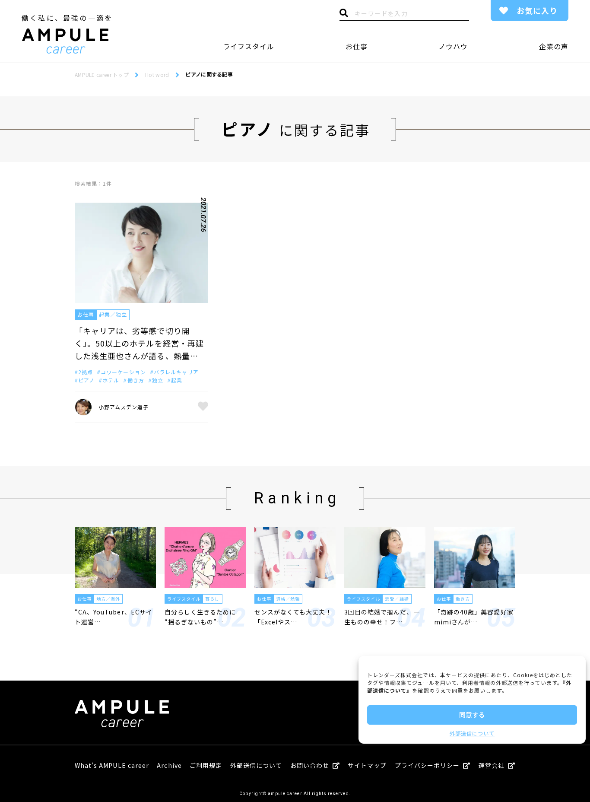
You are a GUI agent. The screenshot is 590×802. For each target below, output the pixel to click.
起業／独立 (113, 314)
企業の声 (553, 46)
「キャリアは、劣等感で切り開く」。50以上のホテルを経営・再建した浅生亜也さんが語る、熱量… (139, 343)
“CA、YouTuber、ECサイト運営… (113, 617)
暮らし (212, 598)
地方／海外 (108, 598)
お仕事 (357, 46)
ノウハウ (453, 46)
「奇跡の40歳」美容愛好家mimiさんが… (474, 617)
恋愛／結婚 (397, 598)
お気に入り (537, 10)
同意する (472, 714)
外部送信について (472, 733)
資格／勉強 (288, 598)
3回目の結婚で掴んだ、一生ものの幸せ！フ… (382, 617)
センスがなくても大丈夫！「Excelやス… (293, 617)
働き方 (463, 598)
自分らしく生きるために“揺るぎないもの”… (200, 617)
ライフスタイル (248, 46)
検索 (343, 15)
